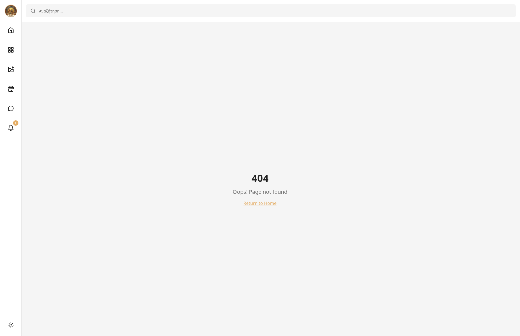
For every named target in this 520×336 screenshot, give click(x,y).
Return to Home (260, 203)
